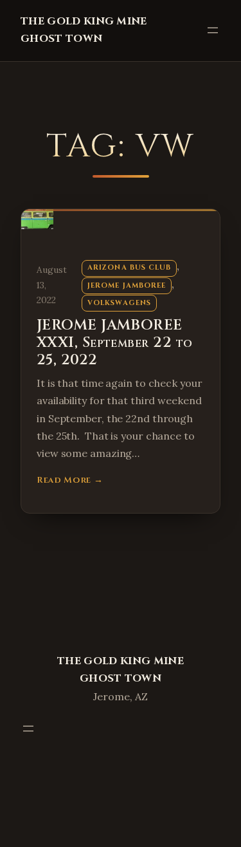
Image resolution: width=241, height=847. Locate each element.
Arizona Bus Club (129, 267)
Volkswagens (119, 303)
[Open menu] (212, 30)
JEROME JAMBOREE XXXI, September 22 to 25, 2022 (114, 343)
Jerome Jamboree (126, 285)
